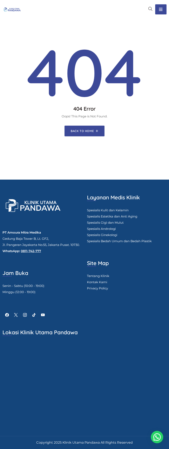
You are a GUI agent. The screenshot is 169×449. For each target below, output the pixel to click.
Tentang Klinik (98, 276)
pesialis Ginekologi (103, 235)
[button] (157, 437)
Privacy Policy (97, 288)
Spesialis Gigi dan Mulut (105, 222)
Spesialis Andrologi (101, 229)
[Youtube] (42, 315)
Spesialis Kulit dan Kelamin (108, 210)
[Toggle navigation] (161, 9)
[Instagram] (24, 315)
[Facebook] (7, 315)
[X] (16, 315)
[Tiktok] (34, 315)
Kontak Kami (97, 282)
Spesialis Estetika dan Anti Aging (112, 216)
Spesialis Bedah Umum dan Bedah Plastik (119, 241)
